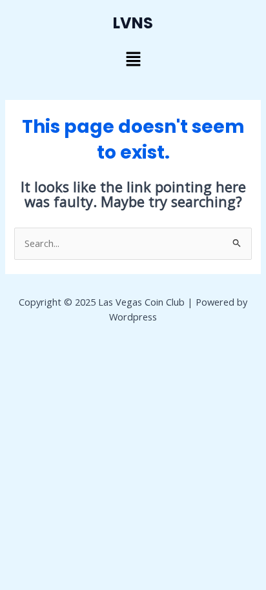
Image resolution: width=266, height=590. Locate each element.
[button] (133, 59)
